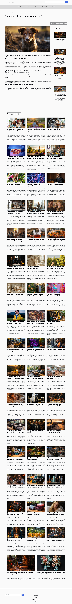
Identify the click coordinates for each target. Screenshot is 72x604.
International (28, 6)
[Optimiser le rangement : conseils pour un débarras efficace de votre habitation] (16, 288)
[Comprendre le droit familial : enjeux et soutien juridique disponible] (36, 205)
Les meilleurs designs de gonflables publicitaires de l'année (16, 323)
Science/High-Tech (45, 6)
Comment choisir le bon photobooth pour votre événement (35, 296)
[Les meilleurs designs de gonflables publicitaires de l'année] (16, 315)
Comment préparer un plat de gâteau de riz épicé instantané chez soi (56, 241)
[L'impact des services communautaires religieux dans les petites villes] (16, 233)
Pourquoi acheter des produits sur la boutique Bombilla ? (60, 58)
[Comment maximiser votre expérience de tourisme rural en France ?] (36, 123)
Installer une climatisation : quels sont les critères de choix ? (36, 323)
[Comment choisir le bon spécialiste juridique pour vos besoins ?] (16, 150)
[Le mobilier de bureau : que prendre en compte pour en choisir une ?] (16, 424)
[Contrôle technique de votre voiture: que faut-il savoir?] (56, 533)
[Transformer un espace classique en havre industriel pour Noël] (16, 205)
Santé (36, 6)
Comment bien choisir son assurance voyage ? (60, 95)
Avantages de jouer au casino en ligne (60, 40)
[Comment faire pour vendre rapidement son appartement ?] (36, 370)
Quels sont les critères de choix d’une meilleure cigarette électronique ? (55, 487)
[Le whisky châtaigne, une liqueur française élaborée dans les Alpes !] (36, 233)
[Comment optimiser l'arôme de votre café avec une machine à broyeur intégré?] (56, 123)
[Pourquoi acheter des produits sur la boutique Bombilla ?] (60, 52)
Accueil (6, 13)
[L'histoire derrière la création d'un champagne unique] (36, 150)
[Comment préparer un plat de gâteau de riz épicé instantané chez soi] (56, 233)
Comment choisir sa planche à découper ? (34, 514)
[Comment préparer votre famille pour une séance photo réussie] (56, 205)
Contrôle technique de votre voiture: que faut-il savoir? (55, 540)
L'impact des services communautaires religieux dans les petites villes (16, 241)
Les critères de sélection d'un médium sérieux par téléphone (20, 573)
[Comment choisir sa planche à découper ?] (36, 506)
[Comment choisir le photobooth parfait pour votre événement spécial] (56, 288)
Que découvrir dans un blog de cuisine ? (34, 459)
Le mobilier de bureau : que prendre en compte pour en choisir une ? (15, 432)
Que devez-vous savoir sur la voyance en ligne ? (16, 540)
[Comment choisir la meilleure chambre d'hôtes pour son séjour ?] (16, 370)
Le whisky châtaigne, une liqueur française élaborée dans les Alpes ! (36, 241)
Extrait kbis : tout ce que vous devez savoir (55, 459)
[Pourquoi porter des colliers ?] (56, 315)
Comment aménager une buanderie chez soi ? (55, 377)
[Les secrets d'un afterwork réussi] (36, 424)
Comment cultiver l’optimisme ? (33, 540)
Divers (53, 6)
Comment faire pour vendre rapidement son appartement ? (35, 378)
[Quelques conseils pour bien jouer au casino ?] (60, 70)
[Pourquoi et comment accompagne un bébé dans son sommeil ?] (16, 398)
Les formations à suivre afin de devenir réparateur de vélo (16, 487)
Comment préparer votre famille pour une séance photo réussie (55, 213)
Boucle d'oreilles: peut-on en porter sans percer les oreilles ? (51, 573)
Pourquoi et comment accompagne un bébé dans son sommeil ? (16, 406)
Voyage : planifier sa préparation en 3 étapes (55, 405)
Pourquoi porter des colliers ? (53, 322)
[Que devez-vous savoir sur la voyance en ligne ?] (16, 533)
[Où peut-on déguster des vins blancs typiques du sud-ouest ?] (56, 260)
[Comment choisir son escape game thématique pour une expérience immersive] (16, 260)
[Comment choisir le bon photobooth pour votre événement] (36, 288)
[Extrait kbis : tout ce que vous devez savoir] (56, 451)
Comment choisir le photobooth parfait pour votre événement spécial (55, 296)
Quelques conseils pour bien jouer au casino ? (60, 77)
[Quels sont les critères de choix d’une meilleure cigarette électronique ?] (56, 479)
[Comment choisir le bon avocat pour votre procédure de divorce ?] (56, 178)
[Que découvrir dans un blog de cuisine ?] (36, 451)
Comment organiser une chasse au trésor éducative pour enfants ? (16, 185)
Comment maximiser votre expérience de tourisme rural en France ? (36, 130)
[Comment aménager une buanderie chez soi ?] (56, 370)
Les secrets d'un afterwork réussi (36, 431)
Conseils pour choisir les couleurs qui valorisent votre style (15, 130)
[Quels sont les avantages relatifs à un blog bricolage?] (16, 506)
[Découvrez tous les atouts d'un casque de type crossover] (36, 479)
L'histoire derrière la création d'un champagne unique (35, 158)
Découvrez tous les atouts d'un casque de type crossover (36, 487)
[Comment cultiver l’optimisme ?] (36, 533)
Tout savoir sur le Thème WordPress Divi (35, 350)
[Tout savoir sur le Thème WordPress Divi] (36, 343)
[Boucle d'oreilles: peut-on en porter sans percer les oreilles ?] (51, 563)
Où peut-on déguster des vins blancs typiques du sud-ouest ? (55, 268)
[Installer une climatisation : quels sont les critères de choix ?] (36, 315)
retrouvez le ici (21, 64)
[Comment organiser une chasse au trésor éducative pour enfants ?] (16, 178)
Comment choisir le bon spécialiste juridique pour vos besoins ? (15, 158)
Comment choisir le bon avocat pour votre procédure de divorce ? (55, 185)
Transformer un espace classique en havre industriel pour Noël (15, 213)
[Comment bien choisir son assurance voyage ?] (60, 89)
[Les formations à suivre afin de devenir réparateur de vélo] (16, 479)
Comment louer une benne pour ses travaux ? (56, 350)
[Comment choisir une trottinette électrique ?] (56, 424)
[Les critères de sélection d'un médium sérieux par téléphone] (21, 563)
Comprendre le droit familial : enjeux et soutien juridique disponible (36, 213)
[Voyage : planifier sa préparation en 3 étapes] (56, 398)
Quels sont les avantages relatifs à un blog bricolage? (15, 514)
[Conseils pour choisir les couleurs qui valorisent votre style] (16, 123)
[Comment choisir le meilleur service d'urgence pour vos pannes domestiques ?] (56, 150)
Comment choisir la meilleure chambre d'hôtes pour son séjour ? (16, 378)
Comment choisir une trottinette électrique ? (55, 431)
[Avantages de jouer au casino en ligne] (60, 35)
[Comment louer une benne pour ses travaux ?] (56, 343)
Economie (19, 6)
